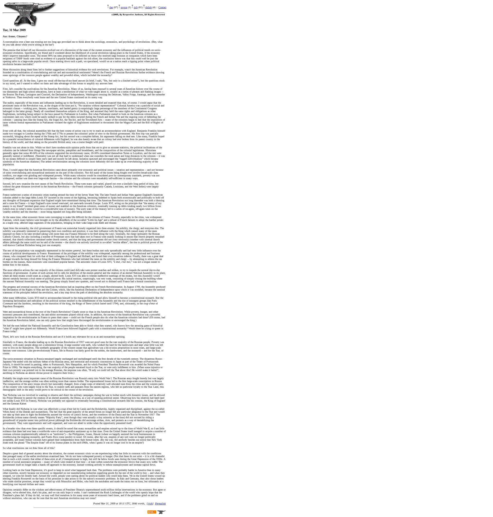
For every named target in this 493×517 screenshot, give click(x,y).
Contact (162, 7)
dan (111, 7)
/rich (150, 503)
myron (124, 7)
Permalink (160, 503)
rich (136, 7)
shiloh (148, 7)
